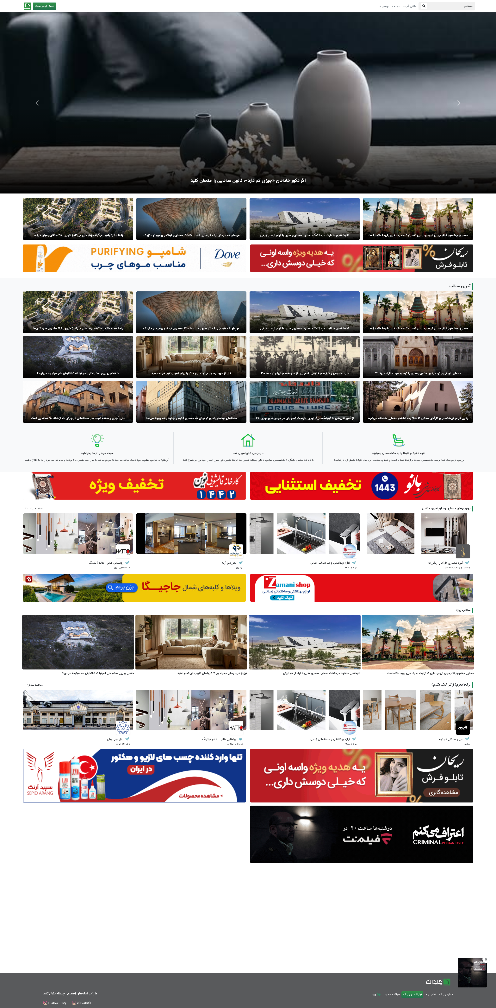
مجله (397, 6)
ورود (374, 994)
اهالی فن (411, 6)
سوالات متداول (392, 994)
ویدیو (385, 6)
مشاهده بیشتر (35, 508)
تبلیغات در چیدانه (412, 994)
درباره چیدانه (446, 994)
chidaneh (83, 1002)
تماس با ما (430, 994)
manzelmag (56, 1002)
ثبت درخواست (44, 6)
